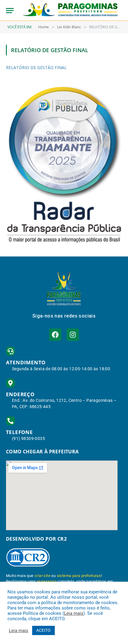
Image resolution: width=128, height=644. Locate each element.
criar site (42, 575)
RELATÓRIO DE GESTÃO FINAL (36, 67)
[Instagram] (73, 335)
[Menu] (10, 10)
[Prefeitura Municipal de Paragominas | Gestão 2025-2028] (70, 10)
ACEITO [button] (43, 630)
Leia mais (73, 613)
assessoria (47, 581)
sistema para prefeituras (79, 575)
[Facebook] (55, 335)
